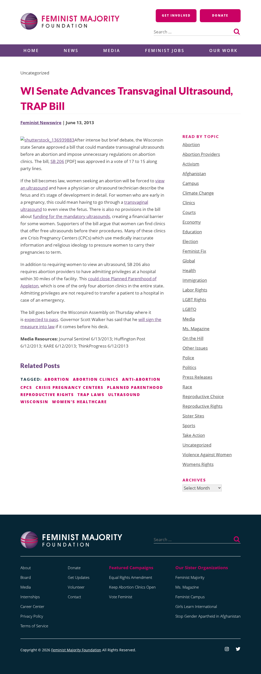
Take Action (193, 435)
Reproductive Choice (203, 396)
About (25, 567)
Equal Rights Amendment (130, 577)
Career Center (32, 606)
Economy (191, 222)
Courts (189, 212)
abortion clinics (96, 379)
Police (188, 358)
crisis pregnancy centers (69, 387)
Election (190, 241)
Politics (189, 367)
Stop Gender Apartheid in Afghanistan (208, 616)
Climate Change (198, 193)
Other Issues (195, 348)
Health (189, 270)
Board (25, 577)
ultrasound (124, 394)
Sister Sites (193, 416)
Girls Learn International (196, 606)
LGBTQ (189, 309)
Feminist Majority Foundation (76, 649)
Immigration (194, 280)
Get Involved (176, 15)
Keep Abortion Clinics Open (132, 587)
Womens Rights (198, 464)
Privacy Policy (31, 616)
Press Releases (197, 377)
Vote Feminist (120, 596)
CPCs (26, 387)
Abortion (191, 144)
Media (111, 50)
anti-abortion (141, 379)
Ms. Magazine (196, 329)
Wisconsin (34, 401)
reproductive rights (47, 394)
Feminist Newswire (40, 122)
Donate (220, 15)
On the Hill (192, 338)
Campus (190, 183)
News (71, 50)
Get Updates (78, 577)
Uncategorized (196, 445)
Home (31, 50)
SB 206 (57, 161)
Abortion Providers (201, 154)
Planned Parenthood (135, 387)
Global (188, 261)
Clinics (188, 203)
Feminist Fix (194, 251)
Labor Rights (194, 290)
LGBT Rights (194, 299)
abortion (56, 379)
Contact (74, 596)
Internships (30, 596)
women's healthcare (79, 401)
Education (192, 232)
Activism (190, 164)
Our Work (223, 50)
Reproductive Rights (202, 406)
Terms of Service (34, 625)
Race (187, 387)
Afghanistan (194, 173)
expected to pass (41, 319)
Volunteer (76, 587)
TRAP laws (91, 394)
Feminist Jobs (165, 50)
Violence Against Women (207, 454)
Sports (188, 425)
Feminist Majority (189, 577)
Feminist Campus (190, 596)
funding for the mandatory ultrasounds (71, 216)
